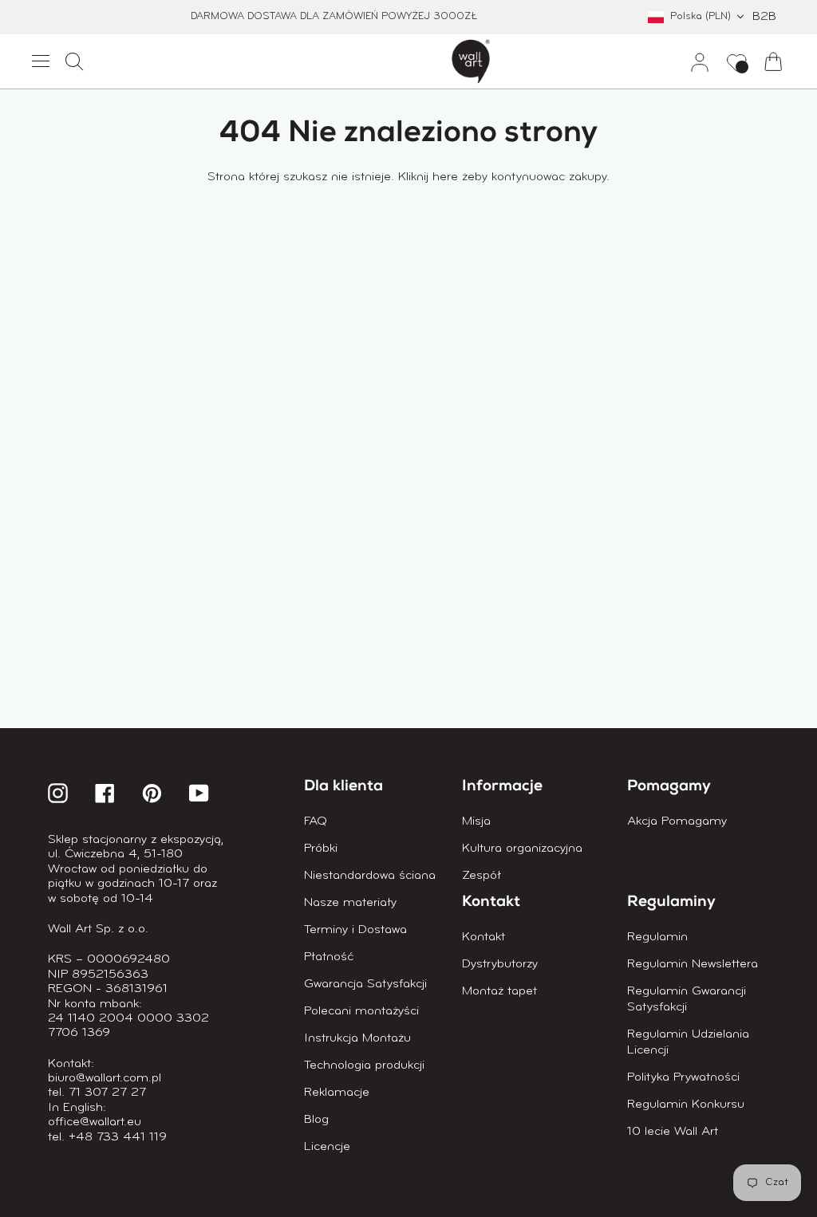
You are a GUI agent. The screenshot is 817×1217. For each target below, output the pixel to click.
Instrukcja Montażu (357, 1038)
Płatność (328, 957)
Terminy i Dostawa (355, 930)
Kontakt (483, 937)
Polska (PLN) (700, 16)
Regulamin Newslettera (692, 964)
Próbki (320, 848)
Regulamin (657, 937)
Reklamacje (336, 1092)
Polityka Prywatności (683, 1077)
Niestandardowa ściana (370, 875)
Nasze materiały (350, 902)
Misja (476, 821)
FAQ (315, 821)
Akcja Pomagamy (677, 821)
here (445, 177)
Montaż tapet (499, 991)
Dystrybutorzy (500, 964)
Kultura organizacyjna (522, 848)
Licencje (327, 1146)
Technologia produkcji (364, 1065)
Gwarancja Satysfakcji (365, 984)
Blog (316, 1119)
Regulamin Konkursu (685, 1104)
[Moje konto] (693, 61)
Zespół (481, 875)
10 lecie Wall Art (672, 1131)
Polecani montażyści (361, 1011)
